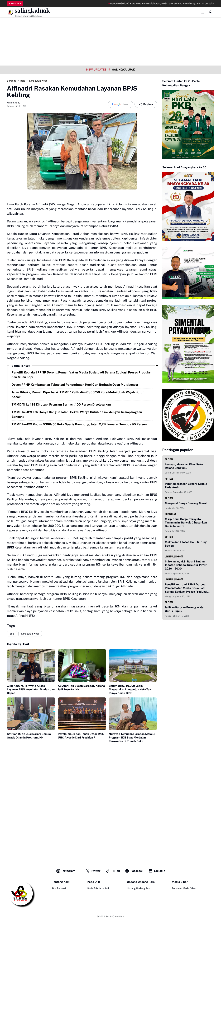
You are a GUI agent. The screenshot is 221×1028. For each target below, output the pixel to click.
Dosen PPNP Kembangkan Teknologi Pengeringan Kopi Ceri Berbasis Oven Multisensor (75, 384)
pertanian (170, 514)
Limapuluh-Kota (30, 633)
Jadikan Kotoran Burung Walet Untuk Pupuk (185, 609)
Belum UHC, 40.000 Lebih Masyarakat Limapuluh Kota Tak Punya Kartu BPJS (130, 689)
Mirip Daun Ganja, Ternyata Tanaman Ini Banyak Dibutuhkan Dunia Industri (186, 522)
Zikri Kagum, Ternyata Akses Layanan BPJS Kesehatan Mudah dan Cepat (31, 689)
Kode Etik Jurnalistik (98, 888)
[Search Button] (210, 12)
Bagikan (148, 104)
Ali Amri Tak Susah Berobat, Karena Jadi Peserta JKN (81, 687)
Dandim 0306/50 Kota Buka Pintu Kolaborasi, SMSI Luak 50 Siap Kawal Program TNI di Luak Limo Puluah (147, 3)
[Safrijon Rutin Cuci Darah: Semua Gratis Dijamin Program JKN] (31, 713)
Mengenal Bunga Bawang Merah (186, 503)
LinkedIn (159, 870)
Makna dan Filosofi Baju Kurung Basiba (186, 543)
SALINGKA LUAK (123, 69)
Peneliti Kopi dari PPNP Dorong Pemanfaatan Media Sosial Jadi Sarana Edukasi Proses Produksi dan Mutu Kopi (81, 375)
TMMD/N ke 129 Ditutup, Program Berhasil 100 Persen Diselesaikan (61, 404)
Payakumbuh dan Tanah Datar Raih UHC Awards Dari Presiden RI (81, 735)
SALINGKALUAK (114, 916)
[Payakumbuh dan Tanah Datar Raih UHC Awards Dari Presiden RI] (82, 713)
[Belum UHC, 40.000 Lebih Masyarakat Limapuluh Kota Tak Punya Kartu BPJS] (133, 665)
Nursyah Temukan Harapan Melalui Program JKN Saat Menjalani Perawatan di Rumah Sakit (132, 737)
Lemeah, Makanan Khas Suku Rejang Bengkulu (184, 466)
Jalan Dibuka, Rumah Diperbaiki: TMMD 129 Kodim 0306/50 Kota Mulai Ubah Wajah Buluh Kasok (78, 394)
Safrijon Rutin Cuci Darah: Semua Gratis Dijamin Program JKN (29, 735)
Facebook (137, 870)
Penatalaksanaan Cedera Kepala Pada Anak (186, 485)
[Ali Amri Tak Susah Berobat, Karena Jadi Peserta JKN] (82, 665)
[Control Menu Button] (202, 12)
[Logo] (21, 894)
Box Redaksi (59, 888)
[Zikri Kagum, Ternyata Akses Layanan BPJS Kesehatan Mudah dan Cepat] (31, 665)
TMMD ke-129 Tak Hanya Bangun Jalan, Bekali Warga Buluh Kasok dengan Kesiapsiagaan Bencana (77, 414)
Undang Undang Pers (139, 888)
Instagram (68, 870)
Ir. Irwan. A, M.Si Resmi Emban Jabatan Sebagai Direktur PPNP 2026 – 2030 (185, 565)
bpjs (12, 633)
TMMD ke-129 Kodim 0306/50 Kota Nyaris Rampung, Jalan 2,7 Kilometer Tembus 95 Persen (79, 424)
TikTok (115, 870)
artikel (169, 459)
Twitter (95, 870)
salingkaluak (32, 11)
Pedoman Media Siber (184, 888)
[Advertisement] (110, 24)
